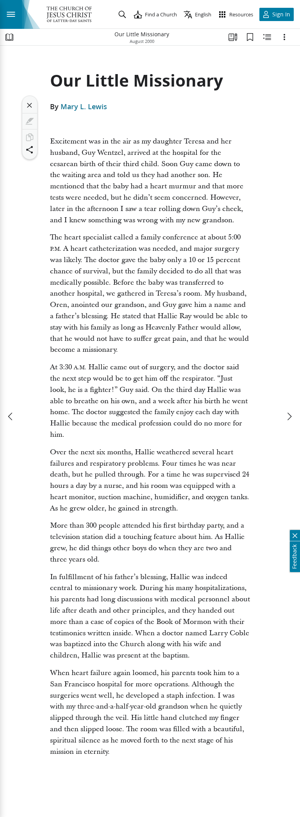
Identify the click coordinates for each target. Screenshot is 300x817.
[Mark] (29, 121)
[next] (289, 416)
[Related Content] (267, 37)
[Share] (29, 150)
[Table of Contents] (9, 37)
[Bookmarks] (250, 37)
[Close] (29, 105)
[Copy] (29, 137)
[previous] (11, 416)
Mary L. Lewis (84, 106)
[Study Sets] (233, 37)
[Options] (284, 37)
